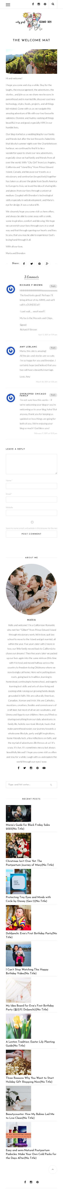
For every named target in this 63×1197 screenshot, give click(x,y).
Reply (53, 286)
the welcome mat (31, 40)
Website (9, 507)
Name (9, 480)
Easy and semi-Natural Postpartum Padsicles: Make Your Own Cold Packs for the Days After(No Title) (31, 1154)
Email (9, 494)
